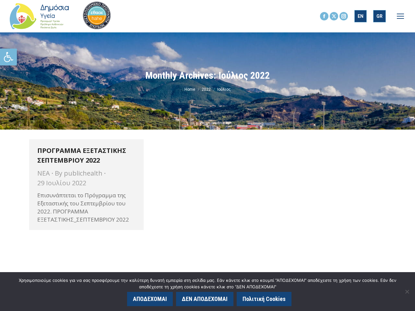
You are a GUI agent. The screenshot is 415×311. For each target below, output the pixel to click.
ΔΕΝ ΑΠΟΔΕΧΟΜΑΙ (205, 298)
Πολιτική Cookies (264, 298)
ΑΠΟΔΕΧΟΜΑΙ (150, 298)
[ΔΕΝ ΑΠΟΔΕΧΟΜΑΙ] (407, 291)
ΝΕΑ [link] (43, 173)
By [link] (78, 173)
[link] (8, 57)
